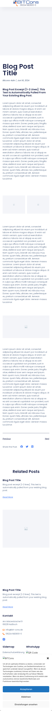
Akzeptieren (26, 689)
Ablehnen (26, 696)
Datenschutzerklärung (13, 652)
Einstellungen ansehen (26, 704)
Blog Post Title (12, 480)
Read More (8, 497)
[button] (47, 658)
